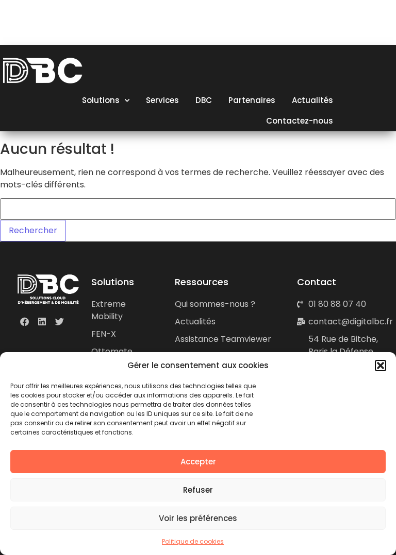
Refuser (198, 489)
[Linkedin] (42, 322)
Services (162, 100)
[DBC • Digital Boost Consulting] (44, 25)
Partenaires (251, 100)
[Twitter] (59, 322)
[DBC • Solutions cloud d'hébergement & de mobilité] (48, 289)
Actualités (312, 100)
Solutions (101, 100)
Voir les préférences (198, 518)
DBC (203, 100)
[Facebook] (24, 322)
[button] (380, 365)
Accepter (198, 461)
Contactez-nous (299, 120)
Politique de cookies (193, 541)
